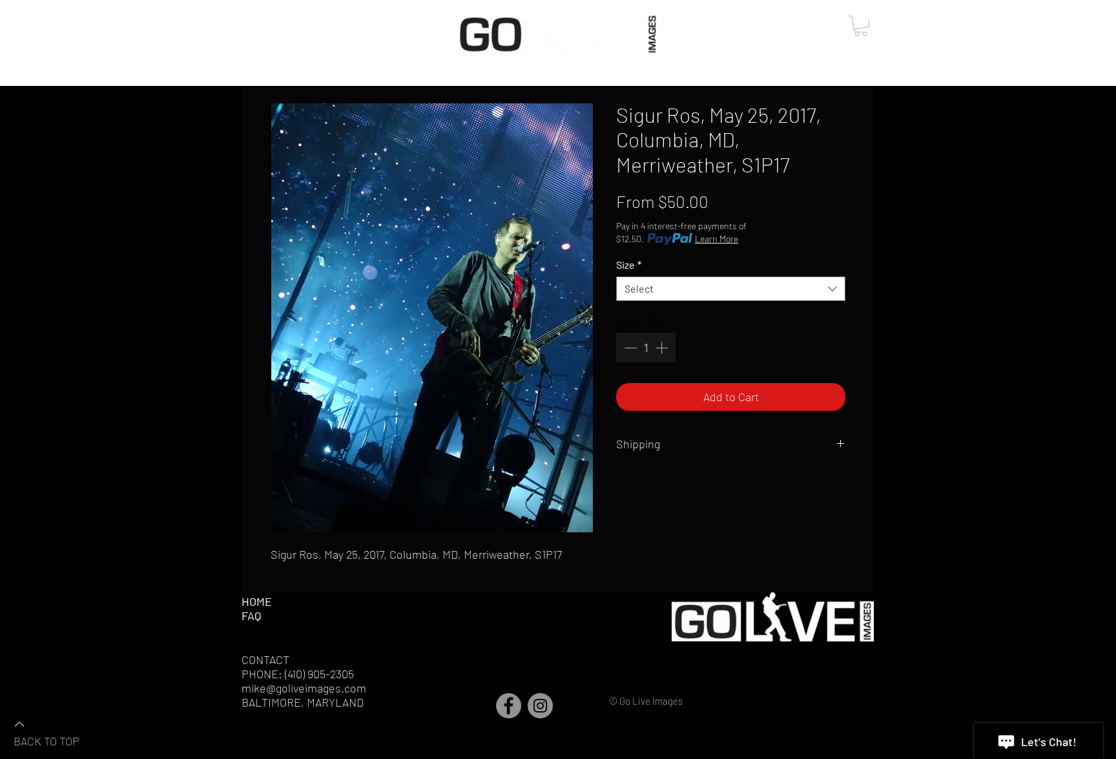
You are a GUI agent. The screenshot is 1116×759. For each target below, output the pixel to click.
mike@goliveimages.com (304, 688)
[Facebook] (508, 705)
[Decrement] (629, 347)
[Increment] (663, 347)
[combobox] (730, 288)
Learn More (716, 238)
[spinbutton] (646, 347)
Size (628, 264)
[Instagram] (540, 705)
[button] (861, 26)
